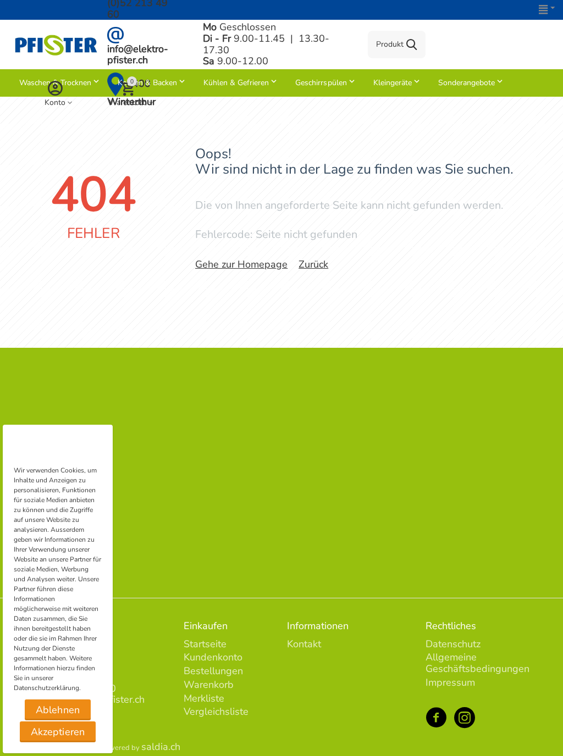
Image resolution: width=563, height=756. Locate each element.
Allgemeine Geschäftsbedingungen (477, 663)
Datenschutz (453, 644)
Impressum (450, 682)
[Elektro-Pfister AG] (56, 43)
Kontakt (304, 644)
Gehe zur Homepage (241, 264)
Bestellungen (213, 670)
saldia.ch (160, 746)
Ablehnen (57, 709)
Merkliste (204, 698)
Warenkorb (209, 684)
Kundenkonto (213, 657)
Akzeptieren (57, 731)
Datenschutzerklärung (46, 687)
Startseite (205, 644)
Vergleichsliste (216, 711)
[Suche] (412, 44)
